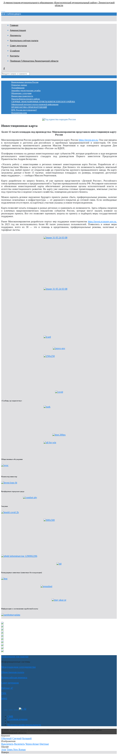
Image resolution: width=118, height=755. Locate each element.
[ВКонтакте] (11, 709)
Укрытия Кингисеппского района (25, 99)
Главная (14, 25)
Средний (17, 738)
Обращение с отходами (21, 93)
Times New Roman (16, 749)
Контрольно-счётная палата (24, 40)
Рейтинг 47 (7, 688)
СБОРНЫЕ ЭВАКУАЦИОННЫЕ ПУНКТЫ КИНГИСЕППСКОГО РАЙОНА (43, 102)
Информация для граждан (14, 656)
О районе (15, 50)
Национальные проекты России (24, 82)
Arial (3, 749)
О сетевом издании (17, 719)
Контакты (14, 56)
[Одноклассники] (6, 709)
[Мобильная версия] (16, 709)
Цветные (44, 744)
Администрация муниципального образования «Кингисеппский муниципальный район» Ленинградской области (59, 4)
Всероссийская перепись (14, 677)
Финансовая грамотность (22, 96)
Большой (27, 738)
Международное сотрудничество (18, 667)
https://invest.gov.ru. (88, 140)
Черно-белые (32, 744)
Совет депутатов (18, 45)
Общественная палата (12, 672)
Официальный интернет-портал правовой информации (34, 104)
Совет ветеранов (10, 682)
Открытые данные (19, 85)
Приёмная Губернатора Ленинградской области (34, 61)
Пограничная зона (19, 113)
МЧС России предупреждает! (24, 110)
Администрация (18, 30)
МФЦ (4, 698)
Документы (15, 35)
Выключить (7, 744)
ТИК (3, 693)
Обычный (6, 738)
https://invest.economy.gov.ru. (102, 221)
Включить (19, 744)
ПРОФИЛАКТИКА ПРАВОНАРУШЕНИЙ (29, 107)
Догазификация (17, 88)
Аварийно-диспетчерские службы (26, 90)
